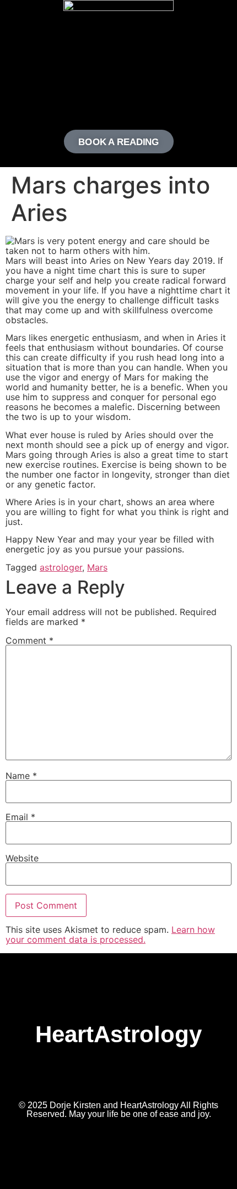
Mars (97, 567)
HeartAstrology (118, 1034)
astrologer (61, 567)
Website (22, 858)
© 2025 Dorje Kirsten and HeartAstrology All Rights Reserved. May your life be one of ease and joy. (118, 1109)
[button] (118, 96)
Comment (29, 640)
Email (20, 816)
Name (21, 775)
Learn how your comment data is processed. (110, 934)
